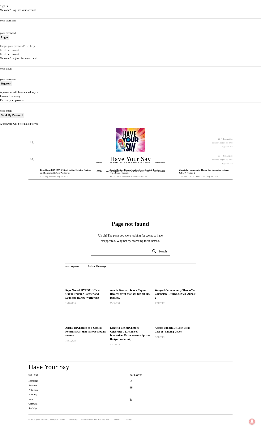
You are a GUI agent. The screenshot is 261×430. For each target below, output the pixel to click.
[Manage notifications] (252, 422)
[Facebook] (131, 381)
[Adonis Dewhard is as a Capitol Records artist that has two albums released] (85, 316)
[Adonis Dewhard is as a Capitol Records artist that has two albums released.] (130, 278)
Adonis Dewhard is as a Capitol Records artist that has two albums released (85, 331)
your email (6, 68)
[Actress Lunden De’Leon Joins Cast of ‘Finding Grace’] (175, 316)
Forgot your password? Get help (17, 46)
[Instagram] (131, 388)
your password (8, 33)
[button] (31, 142)
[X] (131, 400)
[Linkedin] (131, 394)
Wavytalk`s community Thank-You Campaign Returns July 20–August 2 (175, 294)
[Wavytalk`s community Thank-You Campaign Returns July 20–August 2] (175, 278)
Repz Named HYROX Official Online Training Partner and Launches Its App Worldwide (82, 294)
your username (8, 20)
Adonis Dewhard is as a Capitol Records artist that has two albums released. (130, 294)
